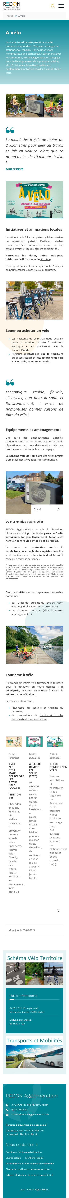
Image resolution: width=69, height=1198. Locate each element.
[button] (58, 509)
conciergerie (19, 606)
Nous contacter (20, 1144)
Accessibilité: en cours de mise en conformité (30, 1163)
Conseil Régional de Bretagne (21, 571)
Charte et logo (13, 1157)
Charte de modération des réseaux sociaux (29, 1169)
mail (35, 1008)
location (31, 606)
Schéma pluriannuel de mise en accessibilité (29, 1175)
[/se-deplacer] (34, 1052)
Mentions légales (34, 1157)
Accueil (10, 15)
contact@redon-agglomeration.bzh (30, 1114)
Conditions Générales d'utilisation (24, 1152)
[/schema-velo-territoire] (34, 969)
